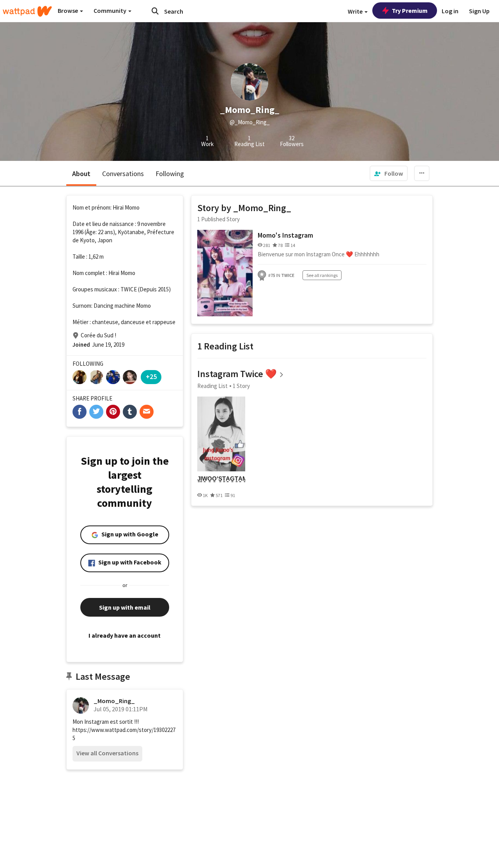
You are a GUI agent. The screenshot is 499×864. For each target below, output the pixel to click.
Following (170, 173)
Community (110, 10)
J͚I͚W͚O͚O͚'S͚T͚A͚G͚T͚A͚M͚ (221, 478)
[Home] (27, 11)
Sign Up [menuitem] (479, 11)
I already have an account (124, 635)
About (81, 173)
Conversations (123, 173)
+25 (151, 376)
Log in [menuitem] (450, 11)
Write (356, 11)
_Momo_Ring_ (114, 700)
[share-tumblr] (130, 412)
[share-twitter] (96, 412)
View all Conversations (107, 753)
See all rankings (322, 275)
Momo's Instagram (285, 235)
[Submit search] (155, 11)
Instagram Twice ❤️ (237, 374)
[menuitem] (389, 173)
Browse (68, 10)
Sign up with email (124, 607)
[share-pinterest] (113, 412)
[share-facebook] (80, 412)
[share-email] (147, 412)
